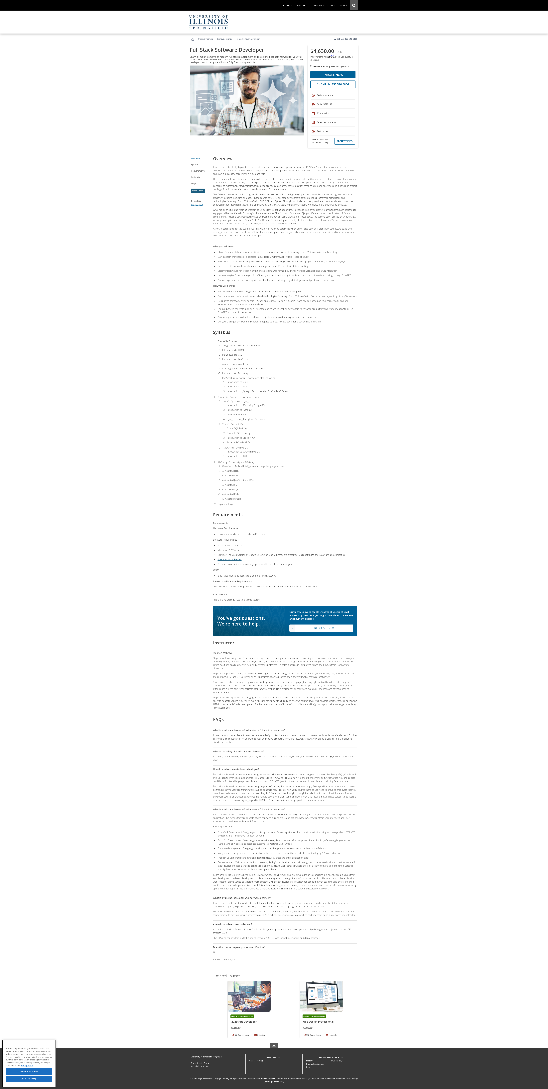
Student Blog (336, 1060)
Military (309, 1060)
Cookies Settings (29, 1078)
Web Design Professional (318, 1021)
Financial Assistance (315, 1064)
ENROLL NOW (333, 75)
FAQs (193, 183)
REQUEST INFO (345, 141)
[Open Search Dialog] (354, 5)
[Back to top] (274, 1056)
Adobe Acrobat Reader (230, 559)
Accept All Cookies (29, 1071)
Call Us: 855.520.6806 (345, 38)
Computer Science (224, 39)
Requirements (198, 170)
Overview (195, 158)
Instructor (196, 177)
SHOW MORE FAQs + (224, 959)
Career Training (256, 1060)
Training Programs (205, 39)
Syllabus (195, 164)
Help (308, 1067)
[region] (29, 1063)
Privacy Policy (278, 1081)
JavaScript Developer (243, 1021)
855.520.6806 (197, 204)
